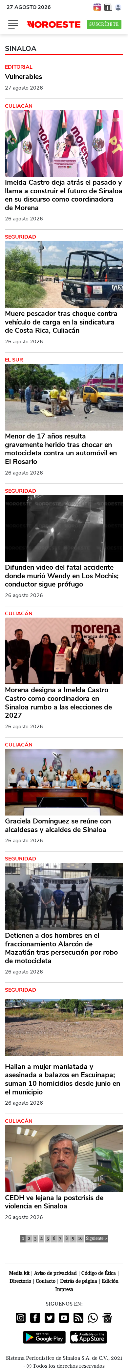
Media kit (19, 1273)
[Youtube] (64, 1318)
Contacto (45, 1281)
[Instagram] (20, 1318)
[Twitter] (49, 1318)
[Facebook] (35, 1318)
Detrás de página (78, 1281)
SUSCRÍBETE (104, 24)
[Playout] (97, 7)
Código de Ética (98, 1273)
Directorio (20, 1281)
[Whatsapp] (92, 1318)
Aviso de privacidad (55, 1273)
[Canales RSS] (78, 1318)
